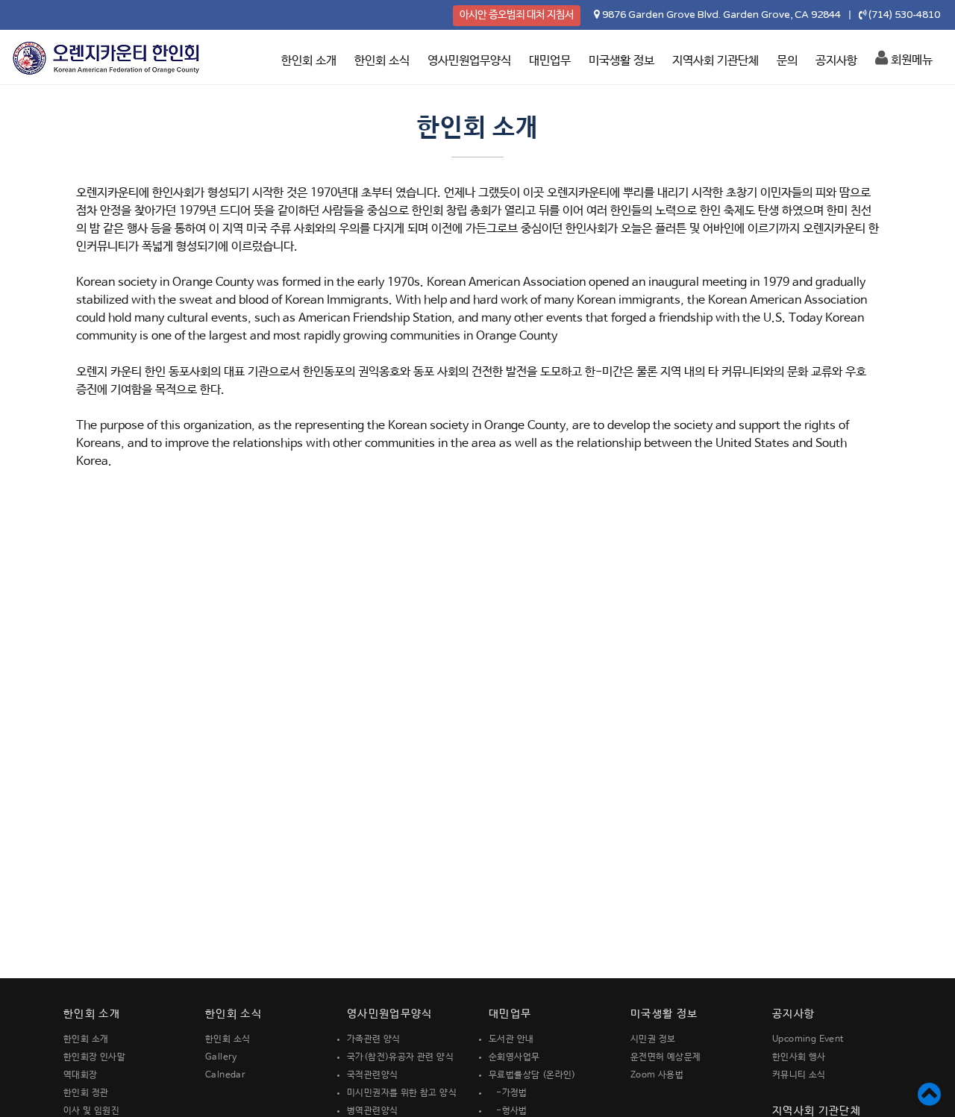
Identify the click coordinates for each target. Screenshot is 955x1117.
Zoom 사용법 (656, 1075)
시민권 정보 (652, 1039)
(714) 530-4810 (904, 15)
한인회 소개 (308, 61)
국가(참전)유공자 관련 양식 (400, 1057)
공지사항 (836, 61)
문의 (787, 61)
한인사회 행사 (799, 1057)
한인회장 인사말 (94, 1057)
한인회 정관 (85, 1093)
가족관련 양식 (374, 1039)
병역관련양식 (372, 1111)
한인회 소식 (382, 61)
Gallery (221, 1057)
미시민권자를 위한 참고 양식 (402, 1093)
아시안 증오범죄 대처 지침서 (517, 15)
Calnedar (225, 1075)
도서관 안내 (511, 1039)
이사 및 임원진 (91, 1111)
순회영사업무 (514, 1057)
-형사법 (508, 1111)
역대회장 (80, 1075)
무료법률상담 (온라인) (532, 1075)
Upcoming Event (808, 1039)
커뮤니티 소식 (799, 1075)
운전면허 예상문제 (665, 1057)
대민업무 (550, 61)
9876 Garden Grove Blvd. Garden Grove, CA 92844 (721, 15)
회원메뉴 (910, 60)
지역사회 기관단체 (715, 61)
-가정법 (508, 1093)
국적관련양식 (372, 1075)
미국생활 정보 (621, 61)
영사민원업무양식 (469, 61)
